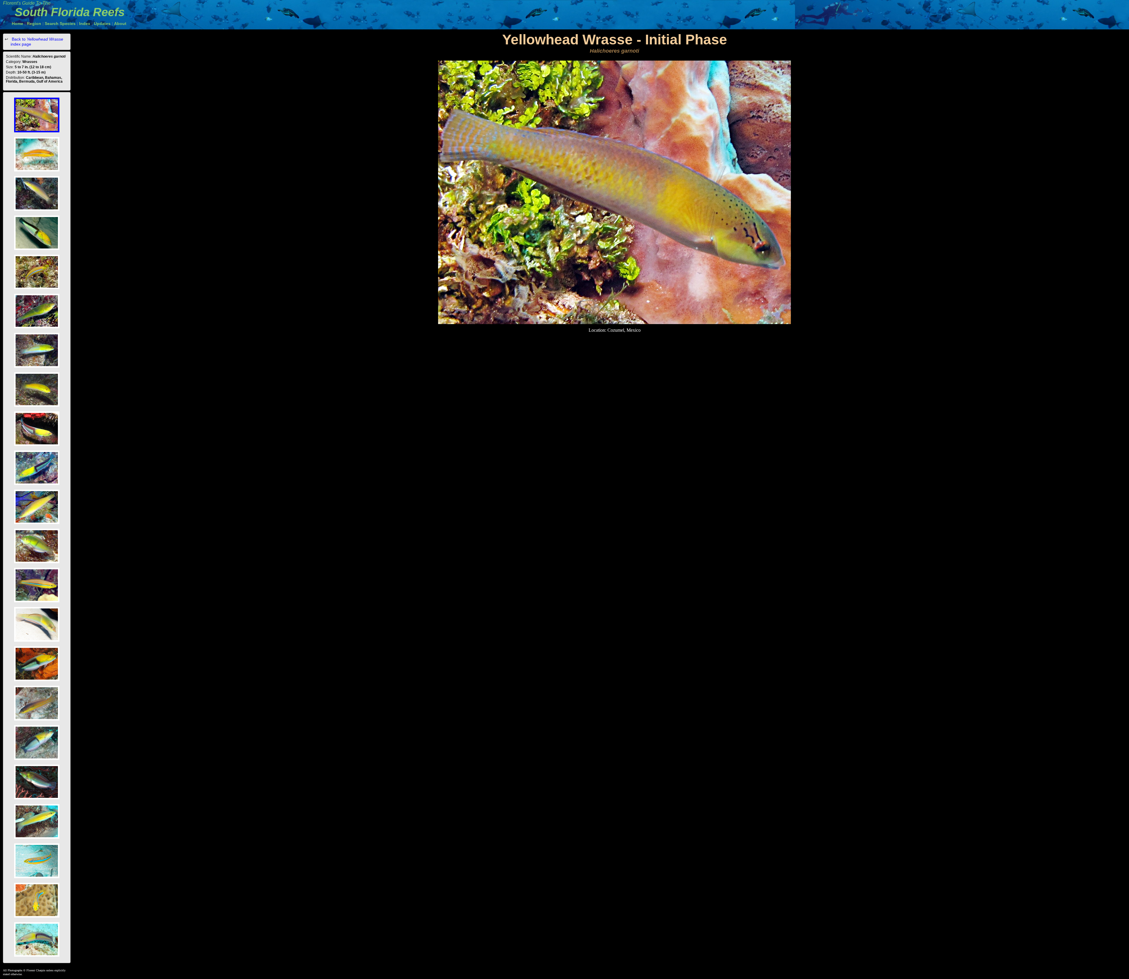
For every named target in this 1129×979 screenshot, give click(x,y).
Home (17, 23)
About (120, 23)
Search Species (60, 23)
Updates (102, 23)
